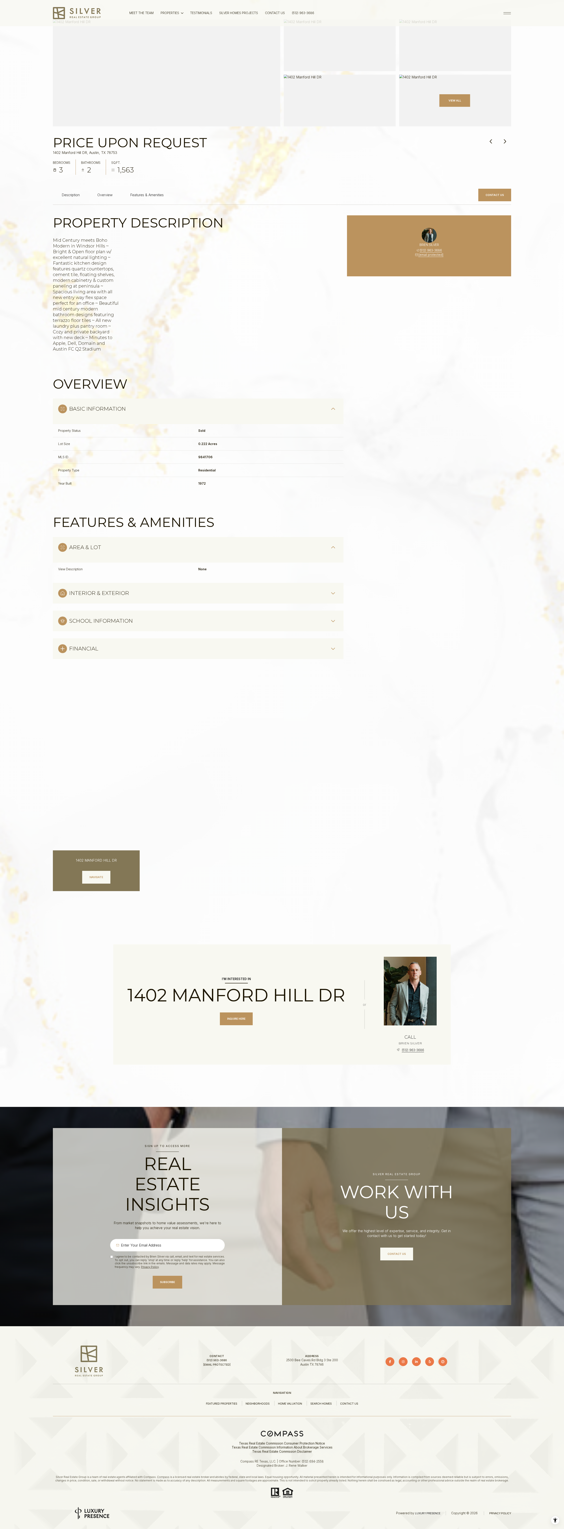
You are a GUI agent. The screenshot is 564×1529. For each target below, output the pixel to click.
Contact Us (275, 13)
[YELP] (429, 1361)
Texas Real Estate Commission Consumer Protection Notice (282, 1443)
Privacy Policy (150, 1267)
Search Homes (321, 1403)
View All (455, 100)
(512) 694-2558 (313, 1461)
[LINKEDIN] (416, 1361)
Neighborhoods (258, 1403)
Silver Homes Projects (238, 13)
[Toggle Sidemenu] (506, 13)
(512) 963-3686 (303, 13)
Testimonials (201, 13)
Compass (163, 1477)
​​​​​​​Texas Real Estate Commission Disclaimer (282, 1451)
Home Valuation (290, 1403)
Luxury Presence (427, 1513)
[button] (494, 195)
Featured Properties (221, 1403)
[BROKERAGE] (442, 1361)
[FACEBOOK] (390, 1361)
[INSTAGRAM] (403, 1361)
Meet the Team (141, 13)
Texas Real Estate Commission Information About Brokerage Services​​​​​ (282, 1447)
